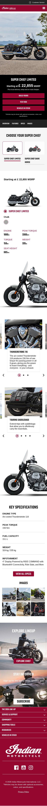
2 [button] (23, 375)
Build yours (23, 95)
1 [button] (19, 375)
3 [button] (27, 375)
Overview (6, 123)
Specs (23, 123)
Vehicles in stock (23, 108)
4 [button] (29, 435)
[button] (3, 375)
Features (15, 123)
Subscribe (23, 701)
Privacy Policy (23, 792)
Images (29, 123)
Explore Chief (23, 661)
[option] (23, 346)
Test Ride (23, 102)
